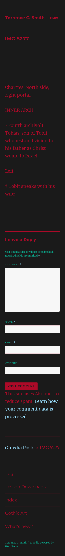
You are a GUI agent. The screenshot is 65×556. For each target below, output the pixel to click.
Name (10, 321)
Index (11, 500)
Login (11, 473)
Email (10, 342)
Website (11, 363)
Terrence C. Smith (25, 17)
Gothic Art (16, 513)
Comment (13, 264)
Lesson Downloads (25, 486)
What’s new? (19, 526)
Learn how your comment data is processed (31, 409)
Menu (54, 17)
